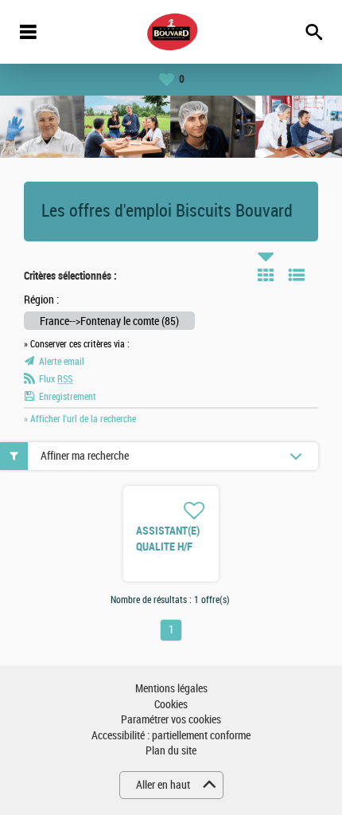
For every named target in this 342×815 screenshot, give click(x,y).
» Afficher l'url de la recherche (80, 419)
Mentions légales (171, 688)
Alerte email (61, 361)
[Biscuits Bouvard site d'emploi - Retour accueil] (171, 32)
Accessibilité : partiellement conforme (171, 736)
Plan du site (171, 751)
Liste (296, 274)
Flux (55, 379)
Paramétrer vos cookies (171, 720)
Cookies (171, 704)
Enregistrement (67, 396)
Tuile (265, 274)
